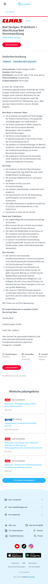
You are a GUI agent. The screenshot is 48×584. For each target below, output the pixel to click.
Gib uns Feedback (34, 567)
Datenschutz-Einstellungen (16, 567)
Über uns (12, 525)
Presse (40, 536)
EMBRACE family (28, 577)
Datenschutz (32, 563)
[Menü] (5, 4)
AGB (23, 563)
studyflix (26, 4)
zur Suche (9, 12)
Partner (40, 530)
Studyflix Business (16, 536)
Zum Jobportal (14, 514)
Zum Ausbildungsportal (17, 507)
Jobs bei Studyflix (36, 525)
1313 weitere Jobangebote (24, 480)
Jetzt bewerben (12, 45)
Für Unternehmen (16, 530)
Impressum (15, 563)
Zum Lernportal (14, 499)
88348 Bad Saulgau (12, 37)
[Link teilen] (44, 21)
